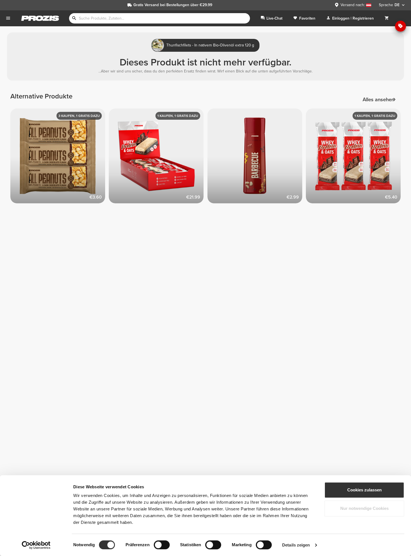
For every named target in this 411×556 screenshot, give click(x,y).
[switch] (162, 544)
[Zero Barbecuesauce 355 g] (256, 158)
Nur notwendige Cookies (364, 508)
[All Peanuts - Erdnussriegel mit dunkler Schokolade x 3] (59, 158)
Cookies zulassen (364, 489)
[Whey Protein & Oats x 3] (355, 158)
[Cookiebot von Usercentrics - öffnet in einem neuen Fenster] (36, 545)
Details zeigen (296, 545)
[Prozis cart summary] (386, 18)
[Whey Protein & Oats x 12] (158, 158)
